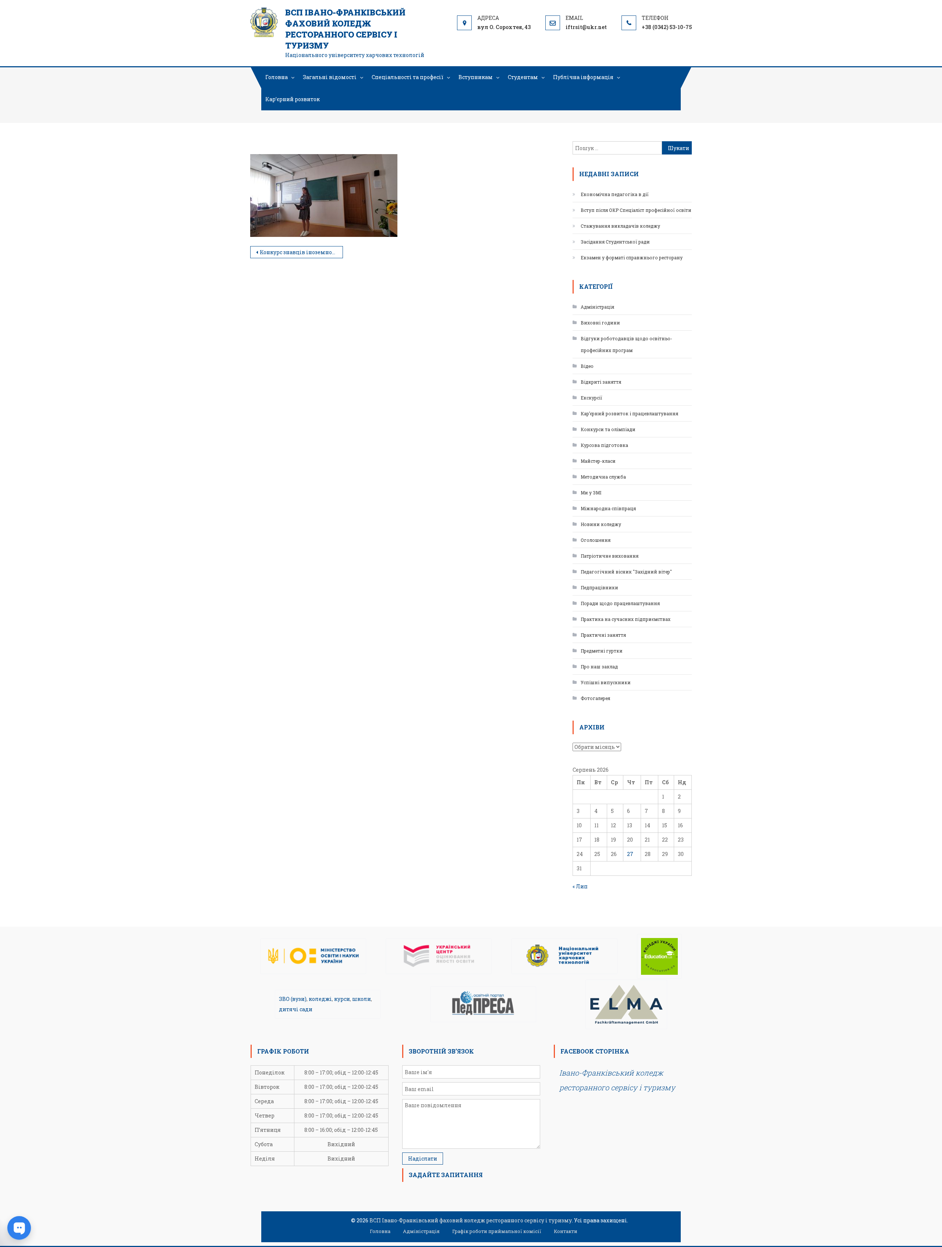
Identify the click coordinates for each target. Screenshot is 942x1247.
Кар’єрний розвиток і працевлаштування (629, 413)
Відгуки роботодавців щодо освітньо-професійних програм (626, 344)
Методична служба (603, 477)
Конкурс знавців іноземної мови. (301, 252)
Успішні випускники (606, 682)
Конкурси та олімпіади (608, 429)
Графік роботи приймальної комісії (496, 1231)
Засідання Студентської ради (615, 242)
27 (630, 853)
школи (361, 998)
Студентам (523, 77)
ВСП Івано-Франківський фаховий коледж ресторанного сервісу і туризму (345, 29)
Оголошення (595, 540)
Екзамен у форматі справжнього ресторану (632, 257)
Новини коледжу (601, 524)
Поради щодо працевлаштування (620, 603)
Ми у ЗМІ (591, 492)
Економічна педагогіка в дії (615, 194)
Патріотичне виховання (609, 556)
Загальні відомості (330, 77)
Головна (276, 77)
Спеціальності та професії (407, 77)
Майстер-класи (598, 461)
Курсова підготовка (604, 445)
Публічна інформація (583, 77)
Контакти (565, 1231)
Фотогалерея (595, 698)
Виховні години (600, 323)
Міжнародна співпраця (608, 508)
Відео (587, 366)
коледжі (320, 998)
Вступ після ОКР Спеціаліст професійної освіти (636, 210)
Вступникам (475, 77)
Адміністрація (597, 307)
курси (342, 998)
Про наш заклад (599, 666)
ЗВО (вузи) (293, 998)
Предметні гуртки (602, 651)
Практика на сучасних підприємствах (625, 619)
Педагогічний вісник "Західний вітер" (626, 572)
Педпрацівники (599, 587)
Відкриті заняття (601, 382)
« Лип (580, 886)
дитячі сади (295, 1009)
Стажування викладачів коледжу (620, 226)
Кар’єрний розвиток (292, 99)
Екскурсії (591, 398)
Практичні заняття (603, 635)
